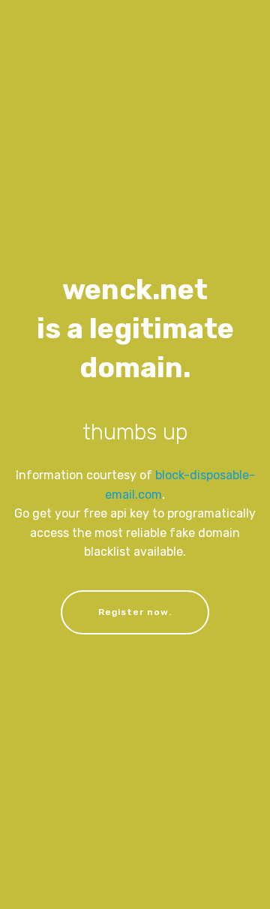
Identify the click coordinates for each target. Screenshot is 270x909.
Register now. (135, 612)
